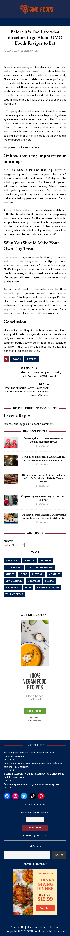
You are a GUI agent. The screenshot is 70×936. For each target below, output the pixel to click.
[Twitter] (24, 796)
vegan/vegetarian (47, 587)
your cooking (14, 594)
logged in (24, 424)
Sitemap (54, 927)
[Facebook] (7, 796)
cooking (29, 560)
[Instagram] (15, 796)
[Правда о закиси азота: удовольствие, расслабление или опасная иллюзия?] (11, 464)
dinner (9, 574)
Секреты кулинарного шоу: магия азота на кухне (43, 498)
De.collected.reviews (40, 567)
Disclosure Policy (37, 927)
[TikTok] (32, 796)
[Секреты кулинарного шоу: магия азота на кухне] (11, 503)
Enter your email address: (35, 812)
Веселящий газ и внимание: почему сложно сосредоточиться (44, 440)
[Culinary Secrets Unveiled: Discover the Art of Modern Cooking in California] (11, 522)
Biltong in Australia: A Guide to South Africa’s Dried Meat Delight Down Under (43, 478)
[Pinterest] (41, 796)
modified (54, 574)
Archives (8, 541)
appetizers (12, 560)
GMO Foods (42, 835)
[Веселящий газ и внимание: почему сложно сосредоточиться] (11, 445)
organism (34, 580)
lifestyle (38, 574)
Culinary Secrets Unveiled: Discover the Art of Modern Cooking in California (43, 516)
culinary (45, 560)
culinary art (13, 567)
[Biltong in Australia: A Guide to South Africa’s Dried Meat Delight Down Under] (11, 482)
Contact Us (17, 927)
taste (28, 587)
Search (59, 854)
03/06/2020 (13, 50)
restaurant (12, 587)
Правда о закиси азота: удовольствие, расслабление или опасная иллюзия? (43, 458)
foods (17, 359)
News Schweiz (14, 580)
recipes (31, 359)
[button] (65, 21)
